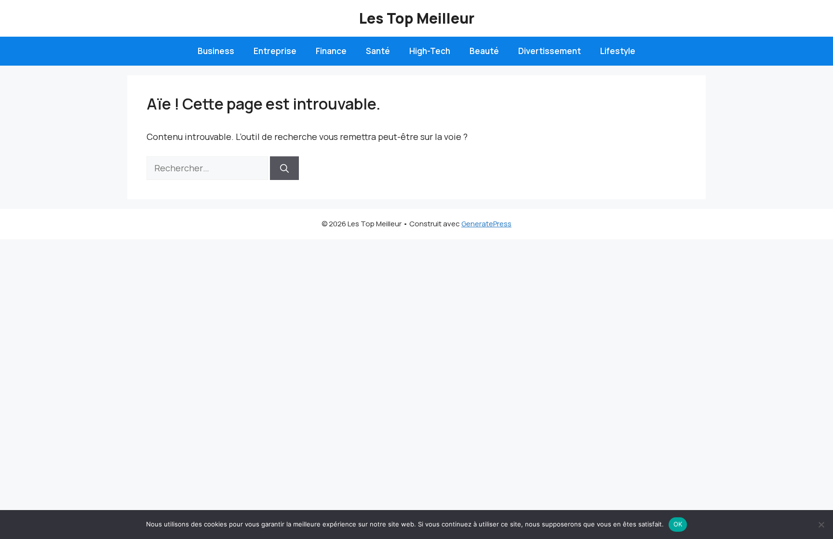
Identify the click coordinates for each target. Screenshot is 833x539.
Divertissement (549, 50)
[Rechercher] (284, 168)
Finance (331, 50)
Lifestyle (617, 50)
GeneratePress (486, 224)
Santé (378, 50)
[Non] (821, 524)
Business (216, 50)
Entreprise (275, 50)
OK (678, 524)
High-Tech (429, 50)
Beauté (484, 50)
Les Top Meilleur (416, 18)
